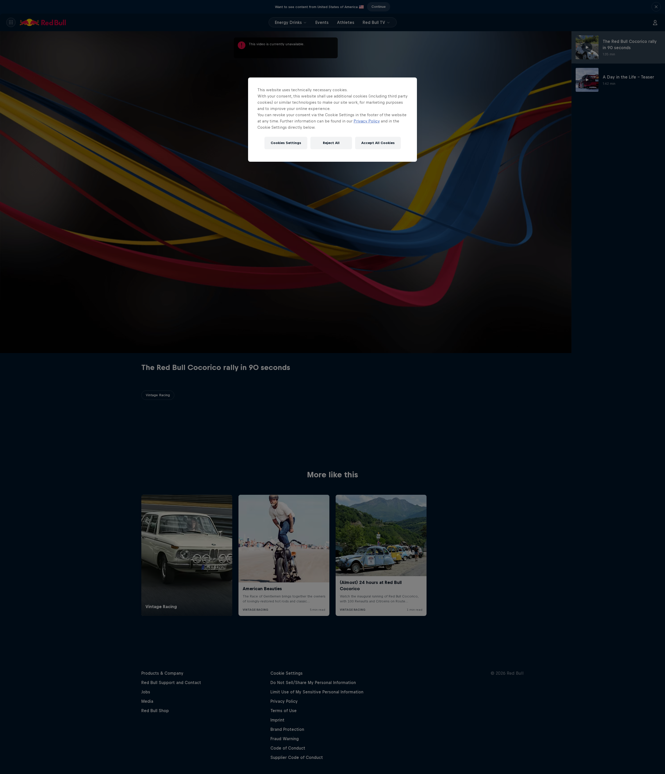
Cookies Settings (286, 143)
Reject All (331, 143)
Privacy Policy (367, 121)
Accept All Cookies (378, 143)
